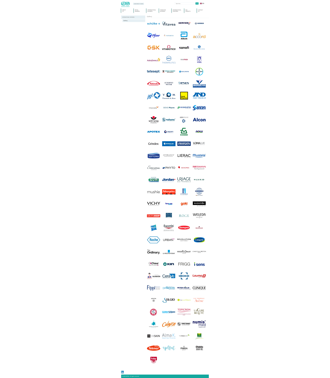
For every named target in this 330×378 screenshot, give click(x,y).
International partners (177, 10)
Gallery (125, 20)
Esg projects (188, 10)
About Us (124, 10)
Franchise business (163, 10)
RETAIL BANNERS (137, 10)
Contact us (200, 10)
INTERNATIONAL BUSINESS (152, 10)
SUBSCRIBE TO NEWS (138, 3)
